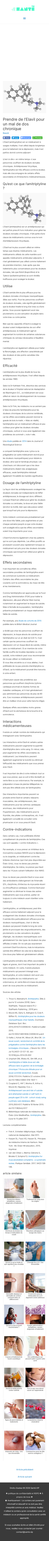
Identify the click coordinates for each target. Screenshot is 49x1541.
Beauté (6, 133)
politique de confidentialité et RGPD (23, 1493)
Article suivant (25, 1477)
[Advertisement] (24, 49)
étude (9, 441)
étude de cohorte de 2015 (30, 621)
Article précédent (24, 1469)
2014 (24, 441)
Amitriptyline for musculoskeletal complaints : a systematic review (27, 1160)
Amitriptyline (33, 999)
